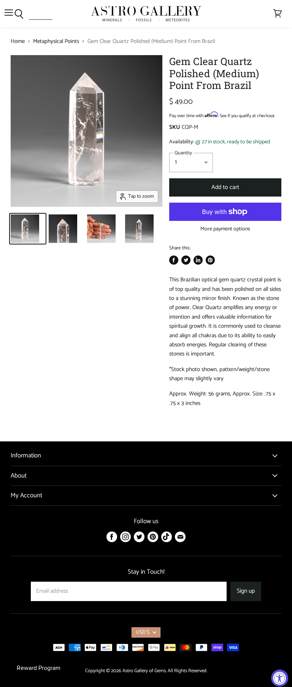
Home (18, 41)
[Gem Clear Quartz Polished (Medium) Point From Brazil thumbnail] (28, 229)
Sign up (246, 591)
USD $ (142, 632)
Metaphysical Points (56, 41)
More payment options (225, 229)
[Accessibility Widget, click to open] (279, 678)
